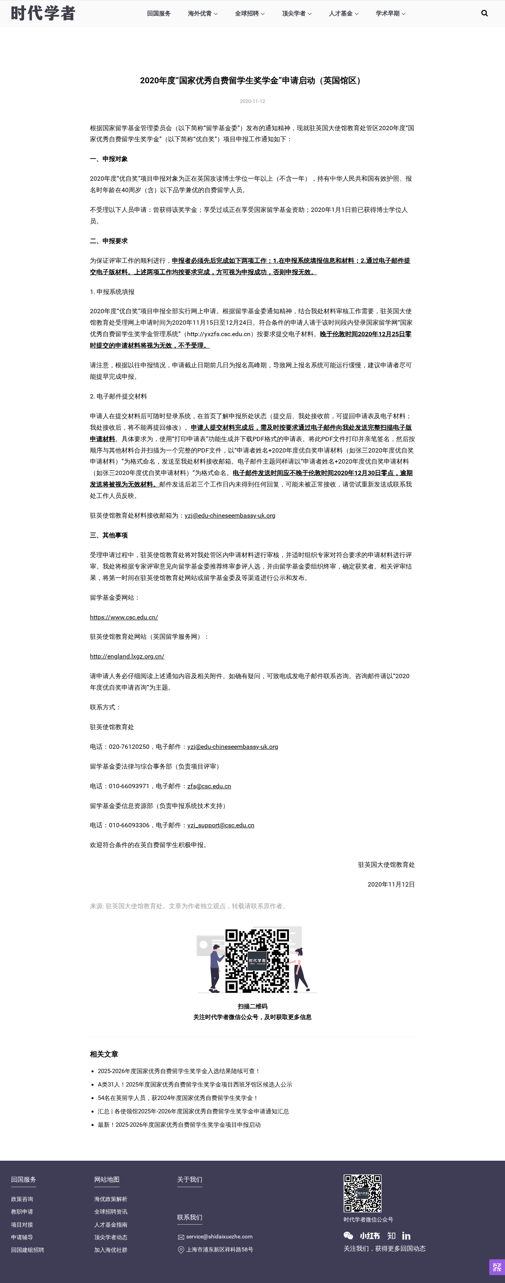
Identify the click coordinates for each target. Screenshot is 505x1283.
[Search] (484, 12)
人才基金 (341, 13)
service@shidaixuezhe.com (219, 1236)
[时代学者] (43, 13)
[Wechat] (351, 1235)
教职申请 (22, 1211)
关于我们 (189, 1179)
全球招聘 (247, 13)
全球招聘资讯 (110, 1211)
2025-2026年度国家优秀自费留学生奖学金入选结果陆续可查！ (179, 1071)
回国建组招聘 (27, 1250)
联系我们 (189, 1217)
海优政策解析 (110, 1199)
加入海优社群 (110, 1250)
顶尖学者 (294, 13)
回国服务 (159, 13)
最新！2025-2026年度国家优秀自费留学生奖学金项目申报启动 (179, 1124)
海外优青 (200, 13)
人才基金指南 (110, 1224)
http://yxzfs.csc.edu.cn (219, 334)
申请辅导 (22, 1237)
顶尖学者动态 (110, 1237)
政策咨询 (22, 1199)
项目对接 (22, 1224)
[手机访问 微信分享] (497, 1267)
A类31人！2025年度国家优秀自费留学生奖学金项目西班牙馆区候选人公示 (195, 1084)
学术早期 (388, 13)
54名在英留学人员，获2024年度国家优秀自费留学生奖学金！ (178, 1098)
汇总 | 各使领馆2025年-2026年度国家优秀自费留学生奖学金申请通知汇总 (193, 1111)
